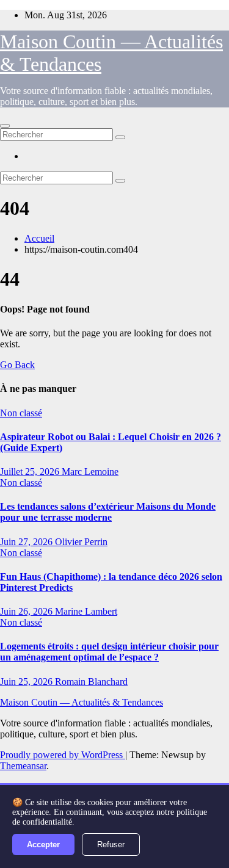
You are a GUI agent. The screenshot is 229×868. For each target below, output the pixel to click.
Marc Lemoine (90, 471)
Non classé (21, 413)
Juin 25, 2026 (27, 681)
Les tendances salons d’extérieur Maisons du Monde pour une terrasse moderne (108, 512)
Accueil (39, 238)
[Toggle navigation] (5, 126)
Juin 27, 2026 (27, 542)
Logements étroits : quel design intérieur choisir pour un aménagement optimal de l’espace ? (109, 651)
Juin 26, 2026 (27, 611)
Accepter (43, 844)
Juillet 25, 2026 (31, 471)
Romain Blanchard (91, 681)
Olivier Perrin (81, 542)
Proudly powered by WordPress (62, 755)
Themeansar (23, 766)
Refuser (111, 844)
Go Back (17, 365)
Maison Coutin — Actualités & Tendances (81, 702)
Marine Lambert (86, 611)
